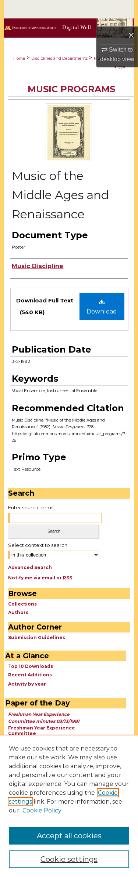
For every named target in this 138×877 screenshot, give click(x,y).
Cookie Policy (41, 810)
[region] (69, 806)
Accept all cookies (69, 835)
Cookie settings (69, 859)
